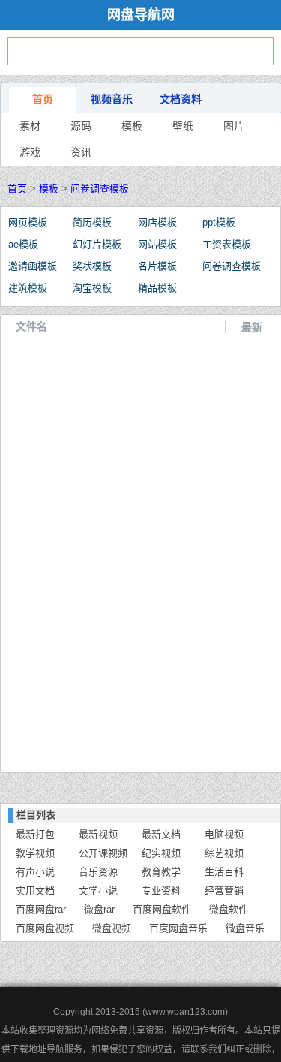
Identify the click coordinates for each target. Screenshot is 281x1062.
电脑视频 (224, 834)
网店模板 (157, 222)
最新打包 (35, 834)
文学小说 (98, 890)
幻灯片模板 (97, 244)
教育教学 (161, 872)
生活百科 (224, 872)
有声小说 (35, 872)
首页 (42, 99)
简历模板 (92, 222)
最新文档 (161, 834)
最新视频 (98, 834)
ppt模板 (218, 222)
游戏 (29, 152)
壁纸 (182, 126)
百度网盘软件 (162, 909)
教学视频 (35, 853)
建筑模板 (27, 287)
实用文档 (35, 890)
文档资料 (181, 99)
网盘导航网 (141, 15)
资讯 (80, 152)
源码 (80, 126)
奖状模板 (92, 266)
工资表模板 (226, 244)
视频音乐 (112, 99)
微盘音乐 (245, 928)
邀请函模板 (32, 266)
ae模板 (23, 244)
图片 (233, 126)
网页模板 (27, 222)
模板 (131, 126)
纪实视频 (161, 853)
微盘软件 (228, 909)
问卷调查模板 (99, 188)
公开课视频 (103, 853)
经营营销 (224, 890)
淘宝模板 (92, 287)
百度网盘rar (41, 909)
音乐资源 (98, 872)
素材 (29, 126)
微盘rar (99, 909)
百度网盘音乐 (178, 928)
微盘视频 (111, 928)
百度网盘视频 (45, 928)
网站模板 (157, 244)
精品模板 (157, 287)
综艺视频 (224, 853)
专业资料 (161, 890)
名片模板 (157, 266)
